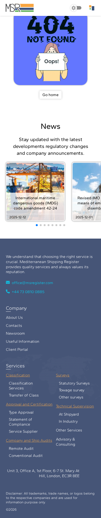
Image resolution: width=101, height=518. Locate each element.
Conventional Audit (23, 455)
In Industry (66, 421)
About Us (12, 317)
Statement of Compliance (18, 422)
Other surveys (68, 397)
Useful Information (20, 341)
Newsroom (13, 333)
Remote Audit (19, 448)
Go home (50, 94)
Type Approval (19, 412)
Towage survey (69, 390)
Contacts (11, 325)
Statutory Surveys (72, 383)
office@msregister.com (32, 282)
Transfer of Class (21, 395)
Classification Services (18, 386)
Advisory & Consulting (63, 442)
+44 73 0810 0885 (28, 291)
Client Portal (14, 349)
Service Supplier (21, 431)
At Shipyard (66, 414)
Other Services (66, 430)
